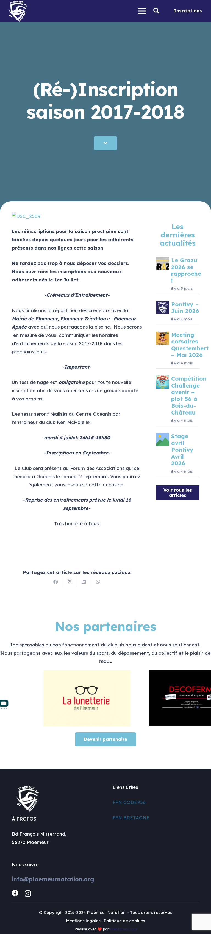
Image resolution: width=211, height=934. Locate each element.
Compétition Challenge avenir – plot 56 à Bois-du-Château (189, 395)
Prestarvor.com (123, 929)
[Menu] (142, 11)
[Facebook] (15, 893)
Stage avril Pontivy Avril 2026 (182, 450)
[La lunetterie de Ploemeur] (73, 698)
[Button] (105, 143)
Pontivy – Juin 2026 (185, 307)
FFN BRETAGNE (131, 818)
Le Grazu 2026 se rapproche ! (186, 270)
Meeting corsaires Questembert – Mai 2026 (190, 344)
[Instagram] (28, 893)
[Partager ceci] (56, 581)
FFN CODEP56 (129, 802)
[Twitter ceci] (70, 581)
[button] (156, 11)
